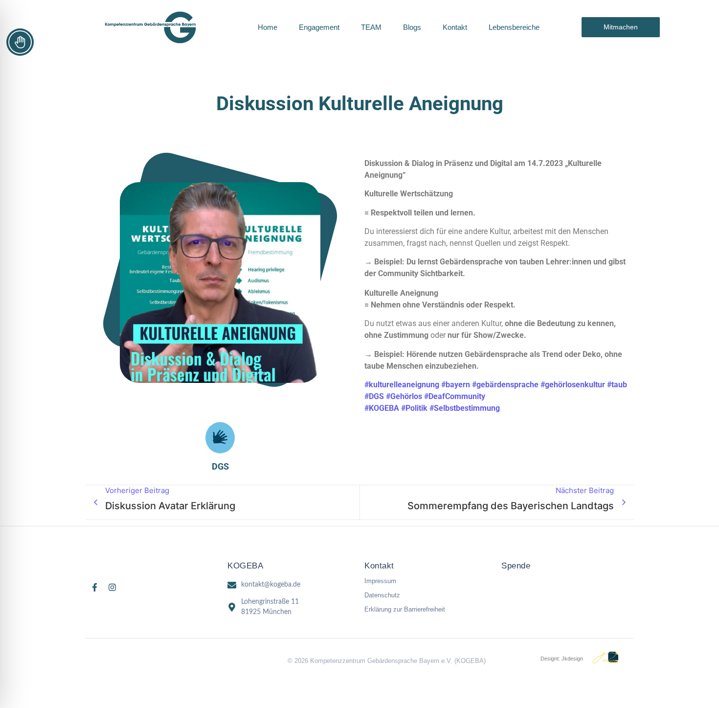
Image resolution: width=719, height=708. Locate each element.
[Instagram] (112, 587)
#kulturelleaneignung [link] (401, 384)
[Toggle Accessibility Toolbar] (20, 42)
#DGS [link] (374, 396)
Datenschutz (382, 595)
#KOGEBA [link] (381, 408)
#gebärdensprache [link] (505, 384)
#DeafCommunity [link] (454, 396)
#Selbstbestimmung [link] (464, 408)
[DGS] (220, 437)
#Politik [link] (414, 408)
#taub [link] (617, 384)
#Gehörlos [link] (404, 396)
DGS (220, 466)
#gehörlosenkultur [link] (572, 384)
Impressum (380, 581)
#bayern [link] (455, 384)
